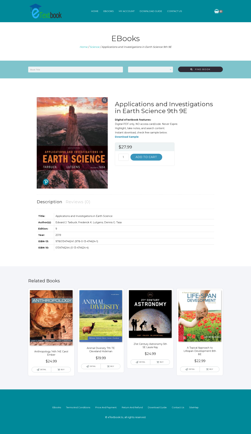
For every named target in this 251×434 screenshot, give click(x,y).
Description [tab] (49, 201)
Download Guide (151, 11)
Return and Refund (132, 407)
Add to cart (146, 157)
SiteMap (194, 407)
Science (94, 47)
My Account (127, 11)
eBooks (108, 11)
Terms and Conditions (78, 407)
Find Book (201, 69)
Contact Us (174, 11)
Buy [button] (63, 369)
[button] (105, 100)
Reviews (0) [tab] (78, 201)
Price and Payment (106, 407)
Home (94, 11)
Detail (43, 369)
